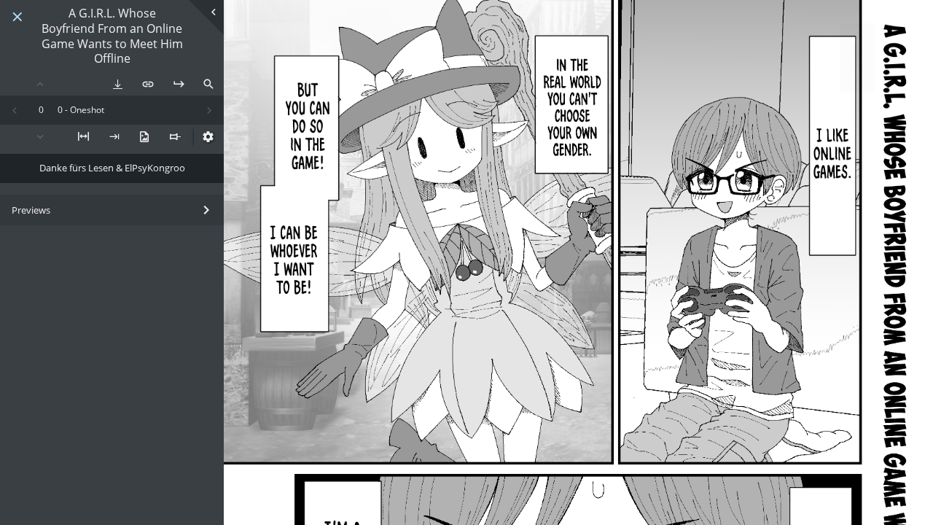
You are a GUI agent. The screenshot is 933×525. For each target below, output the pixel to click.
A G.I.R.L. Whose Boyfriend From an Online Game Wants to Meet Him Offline (112, 36)
